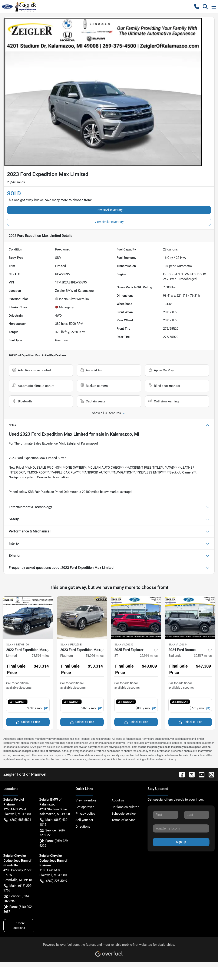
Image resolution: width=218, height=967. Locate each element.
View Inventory (86, 800)
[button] (196, 6)
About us (118, 800)
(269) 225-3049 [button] (56, 881)
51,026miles (95, 656)
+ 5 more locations (19, 925)
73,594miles (41, 656)
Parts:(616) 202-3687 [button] (18, 909)
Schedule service (124, 813)
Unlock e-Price (30, 722)
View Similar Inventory (109, 221)
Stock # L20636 (123, 644)
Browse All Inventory (109, 210)
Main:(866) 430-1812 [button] (53, 822)
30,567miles (203, 656)
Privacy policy (85, 813)
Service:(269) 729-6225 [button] (52, 832)
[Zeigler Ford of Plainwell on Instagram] (210, 774)
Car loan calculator (125, 807)
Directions (83, 826)
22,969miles (149, 656)
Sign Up (181, 842)
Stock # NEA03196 (17, 644)
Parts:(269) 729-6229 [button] (54, 843)
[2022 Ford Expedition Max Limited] (28, 617)
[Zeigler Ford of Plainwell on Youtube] (200, 774)
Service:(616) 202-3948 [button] (16, 898)
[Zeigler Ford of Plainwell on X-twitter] (190, 774)
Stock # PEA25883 (71, 644)
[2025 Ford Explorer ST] (136, 617)
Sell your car (84, 820)
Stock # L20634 (177, 644)
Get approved (85, 807)
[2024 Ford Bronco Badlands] (190, 617)
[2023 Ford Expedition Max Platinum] (82, 617)
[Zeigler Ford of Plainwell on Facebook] (180, 774)
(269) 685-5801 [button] (20, 820)
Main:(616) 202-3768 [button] (17, 888)
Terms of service (123, 820)
